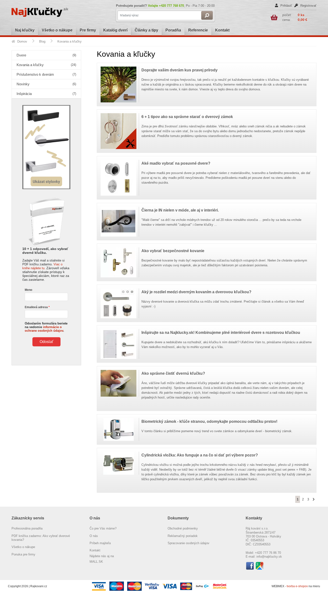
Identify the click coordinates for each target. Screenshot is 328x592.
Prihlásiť (285, 5)
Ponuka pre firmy (23, 554)
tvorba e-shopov (298, 586)
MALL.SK (96, 561)
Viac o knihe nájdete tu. (42, 266)
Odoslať (46, 342)
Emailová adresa (36, 307)
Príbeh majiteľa (100, 543)
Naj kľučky (25, 30)
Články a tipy (146, 30)
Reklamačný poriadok (183, 536)
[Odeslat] (207, 15)
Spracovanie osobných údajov (188, 543)
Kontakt (222, 30)
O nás (94, 536)
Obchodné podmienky (183, 528)
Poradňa (173, 30)
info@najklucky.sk (269, 556)
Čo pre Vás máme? (103, 528)
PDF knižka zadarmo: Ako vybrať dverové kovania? (41, 538)
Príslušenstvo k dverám (46, 74)
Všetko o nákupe (57, 30)
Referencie (198, 30)
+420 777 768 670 (171, 5)
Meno (28, 290)
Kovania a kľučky (46, 65)
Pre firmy (88, 30)
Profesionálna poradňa (27, 528)
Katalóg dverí (115, 30)
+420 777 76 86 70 (268, 553)
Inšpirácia (46, 94)
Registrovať (307, 5)
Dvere (46, 55)
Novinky (46, 84)
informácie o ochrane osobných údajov (44, 328)
